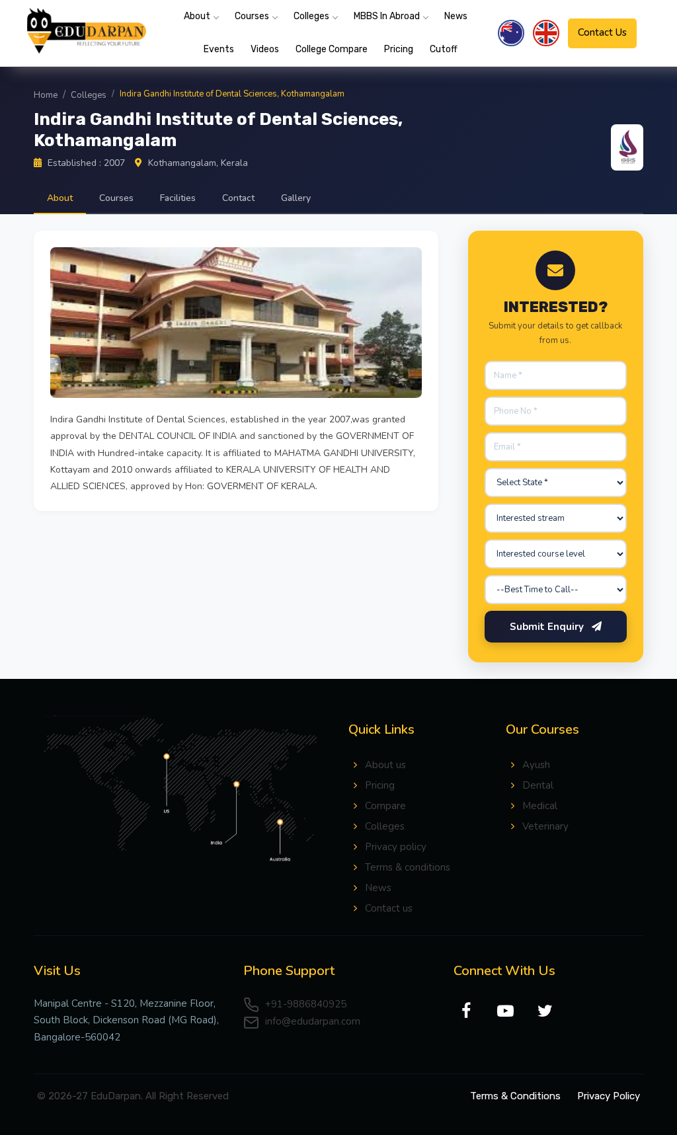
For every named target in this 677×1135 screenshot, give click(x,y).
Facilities (178, 198)
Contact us (389, 908)
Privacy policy (395, 846)
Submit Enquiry (548, 626)
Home (46, 95)
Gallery (296, 198)
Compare (385, 805)
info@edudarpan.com (311, 1021)
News (455, 16)
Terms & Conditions (515, 1096)
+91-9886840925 (304, 1004)
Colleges (311, 16)
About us (385, 764)
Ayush (536, 764)
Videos (265, 49)
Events (219, 49)
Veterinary (545, 826)
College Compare (332, 49)
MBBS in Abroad (387, 16)
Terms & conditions (407, 867)
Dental (537, 785)
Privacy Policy (608, 1096)
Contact (238, 198)
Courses (252, 16)
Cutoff (444, 49)
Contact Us (602, 32)
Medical (539, 805)
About (197, 16)
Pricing (398, 49)
